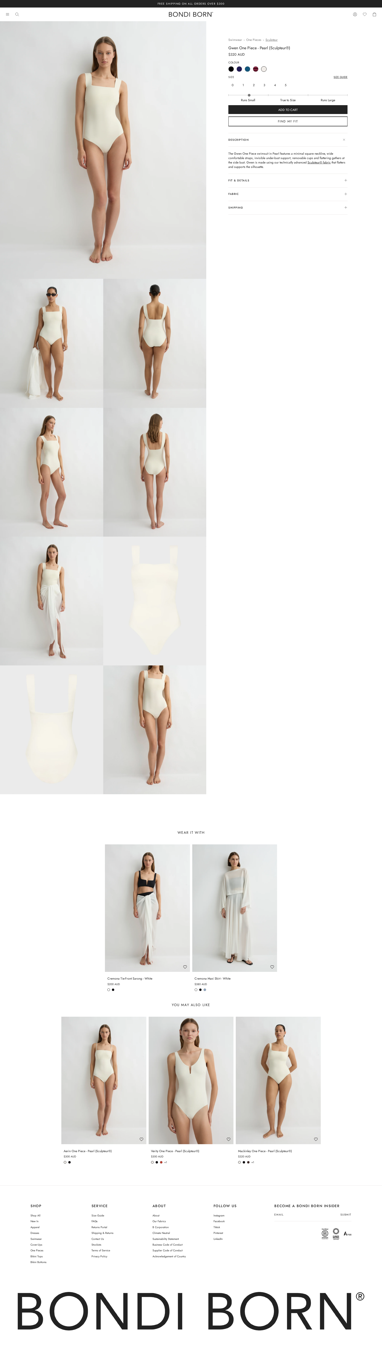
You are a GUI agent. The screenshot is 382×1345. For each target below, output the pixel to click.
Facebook (219, 1221)
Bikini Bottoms (38, 1262)
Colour (233, 63)
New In (34, 1221)
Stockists (96, 1245)
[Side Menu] (7, 14)
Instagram (219, 1216)
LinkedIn (218, 1239)
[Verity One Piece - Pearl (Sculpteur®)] (191, 1080)
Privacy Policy (99, 1256)
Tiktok (217, 1227)
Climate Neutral (161, 1233)
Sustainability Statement (166, 1239)
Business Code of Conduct (168, 1245)
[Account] (355, 14)
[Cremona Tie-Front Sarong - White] (147, 908)
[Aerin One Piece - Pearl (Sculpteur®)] (103, 1080)
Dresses (35, 1233)
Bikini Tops (37, 1256)
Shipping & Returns (102, 1233)
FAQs (94, 1221)
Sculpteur (271, 40)
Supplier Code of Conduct (168, 1250)
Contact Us (98, 1239)
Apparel (35, 1227)
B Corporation (161, 1227)
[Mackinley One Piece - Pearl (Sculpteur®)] (278, 1080)
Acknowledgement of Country (169, 1256)
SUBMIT (345, 1215)
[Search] (17, 14)
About (156, 1216)
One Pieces (253, 40)
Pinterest (218, 1233)
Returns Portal (99, 1227)
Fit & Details (238, 180)
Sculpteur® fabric (319, 162)
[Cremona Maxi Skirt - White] (234, 908)
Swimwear (235, 40)
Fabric (233, 194)
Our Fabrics (159, 1221)
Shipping (235, 208)
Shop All (35, 1216)
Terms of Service (101, 1250)
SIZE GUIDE (341, 77)
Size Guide (98, 1216)
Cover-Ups (36, 1245)
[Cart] (374, 14)
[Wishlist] (365, 14)
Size (231, 77)
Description (238, 140)
